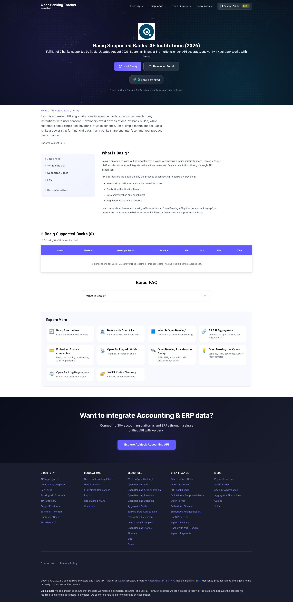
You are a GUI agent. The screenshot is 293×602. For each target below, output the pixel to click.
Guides (218, 500)
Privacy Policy (68, 563)
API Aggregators (60, 110)
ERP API (170, 580)
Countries (89, 506)
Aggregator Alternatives (227, 495)
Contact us (47, 563)
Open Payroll (178, 500)
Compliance (156, 6)
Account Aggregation (226, 489)
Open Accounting (180, 484)
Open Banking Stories (140, 527)
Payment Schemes (224, 479)
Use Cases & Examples (140, 522)
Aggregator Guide (137, 506)
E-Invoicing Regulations (97, 489)
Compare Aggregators (53, 484)
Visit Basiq (130, 66)
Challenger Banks (50, 517)
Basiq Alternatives (57, 190)
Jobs (217, 506)
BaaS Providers (179, 517)
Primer (131, 544)
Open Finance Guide (182, 479)
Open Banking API (138, 484)
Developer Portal (163, 66)
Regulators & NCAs (94, 500)
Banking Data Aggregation (142, 511)
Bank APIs (46, 489)
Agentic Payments (181, 533)
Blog (130, 538)
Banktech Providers (51, 511)
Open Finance (180, 6)
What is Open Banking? (140, 479)
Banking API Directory (53, 495)
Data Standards (93, 484)
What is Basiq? (56, 165)
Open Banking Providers (141, 495)
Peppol (88, 495)
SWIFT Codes (221, 484)
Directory (135, 6)
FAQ (49, 180)
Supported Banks (57, 172)
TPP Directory (48, 500)
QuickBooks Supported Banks (187, 495)
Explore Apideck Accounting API (146, 444)
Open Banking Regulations (98, 479)
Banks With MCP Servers (184, 527)
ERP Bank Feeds (180, 489)
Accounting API (156, 580)
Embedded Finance (181, 506)
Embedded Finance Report (186, 511)
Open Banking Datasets (141, 500)
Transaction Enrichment (140, 517)
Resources (203, 6)
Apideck (122, 580)
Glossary (132, 533)
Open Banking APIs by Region (144, 489)
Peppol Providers (50, 506)
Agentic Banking (180, 522)
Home (44, 110)
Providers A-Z (48, 522)
